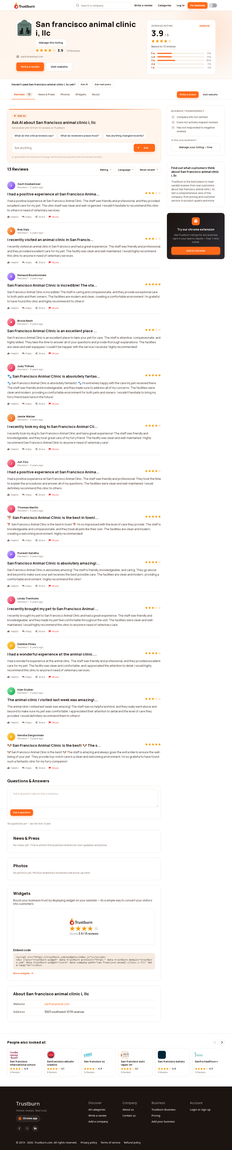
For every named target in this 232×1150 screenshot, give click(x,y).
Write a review (143, 5)
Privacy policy (89, 1142)
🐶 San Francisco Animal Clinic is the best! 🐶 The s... (54, 745)
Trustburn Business (163, 1109)
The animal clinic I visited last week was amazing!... (52, 699)
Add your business (163, 1121)
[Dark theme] (213, 5)
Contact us (129, 1115)
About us (128, 1109)
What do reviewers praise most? (80, 135)
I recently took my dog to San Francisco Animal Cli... (52, 426)
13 (91, 934)
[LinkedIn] (35, 1128)
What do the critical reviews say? (34, 135)
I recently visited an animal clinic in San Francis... (50, 239)
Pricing (156, 1115)
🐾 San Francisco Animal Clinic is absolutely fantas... (53, 376)
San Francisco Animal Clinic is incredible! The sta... (52, 285)
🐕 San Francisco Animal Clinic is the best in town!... (52, 517)
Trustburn (28, 1103)
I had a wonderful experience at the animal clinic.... (52, 654)
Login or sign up (200, 1109)
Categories (164, 5)
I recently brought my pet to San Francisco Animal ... (52, 608)
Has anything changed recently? (125, 135)
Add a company (98, 1121)
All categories (96, 1109)
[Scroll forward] (222, 1042)
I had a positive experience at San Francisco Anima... (53, 194)
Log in (181, 5)
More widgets (21, 973)
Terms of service (110, 1142)
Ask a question (21, 812)
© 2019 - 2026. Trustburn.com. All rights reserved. (46, 1142)
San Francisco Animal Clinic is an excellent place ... (52, 330)
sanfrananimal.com (57, 1004)
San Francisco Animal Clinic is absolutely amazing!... (53, 563)
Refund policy (132, 1142)
